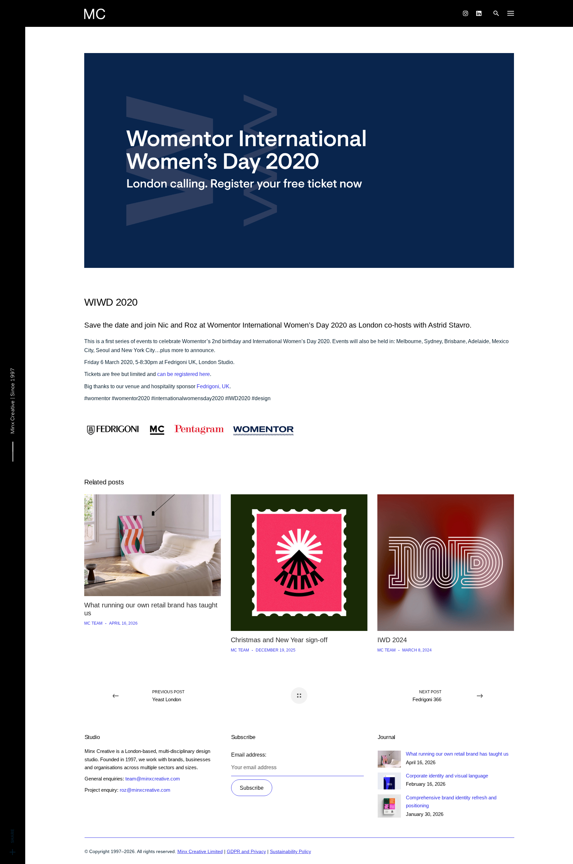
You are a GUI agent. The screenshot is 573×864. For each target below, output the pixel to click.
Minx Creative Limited (200, 851)
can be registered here (183, 374)
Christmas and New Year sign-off (279, 640)
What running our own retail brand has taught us (457, 754)
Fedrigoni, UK (213, 386)
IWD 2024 (392, 640)
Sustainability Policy (290, 851)
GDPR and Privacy (246, 851)
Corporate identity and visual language (447, 775)
